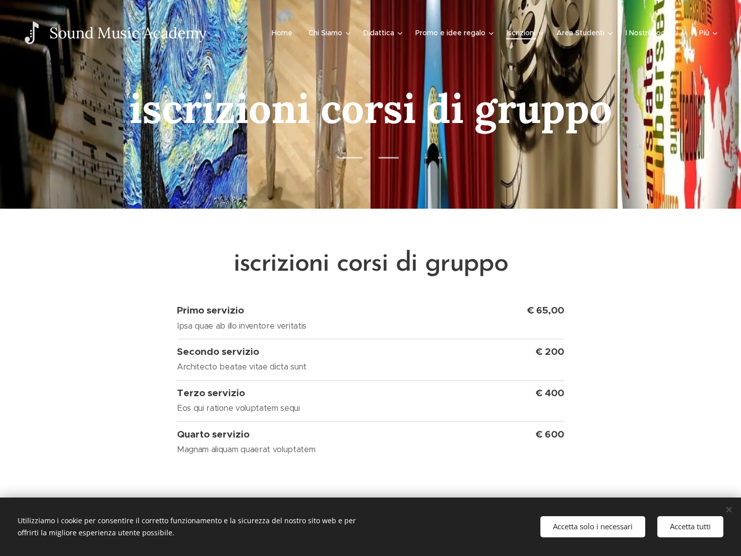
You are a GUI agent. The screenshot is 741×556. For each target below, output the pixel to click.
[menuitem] (284, 32)
